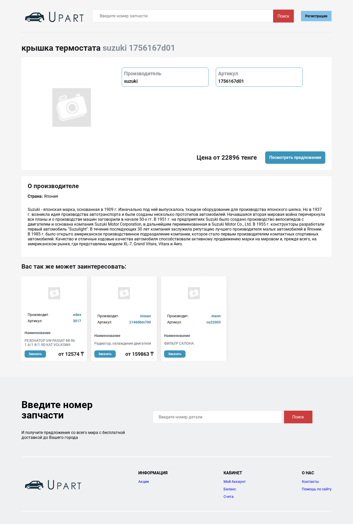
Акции (143, 481)
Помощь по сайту (317, 489)
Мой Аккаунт (235, 481)
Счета (229, 497)
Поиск (283, 16)
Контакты (310, 481)
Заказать (35, 354)
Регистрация (316, 16)
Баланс (230, 489)
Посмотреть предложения (295, 157)
